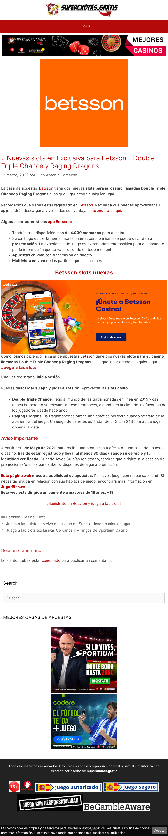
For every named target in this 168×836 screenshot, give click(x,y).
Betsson (46, 188)
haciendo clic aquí (105, 210)
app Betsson (59, 221)
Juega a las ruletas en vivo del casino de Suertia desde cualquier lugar (68, 524)
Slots (41, 517)
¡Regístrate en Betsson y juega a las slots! (84, 503)
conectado (51, 560)
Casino (29, 517)
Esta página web (16, 475)
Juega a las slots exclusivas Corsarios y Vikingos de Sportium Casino (67, 530)
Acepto (159, 830)
